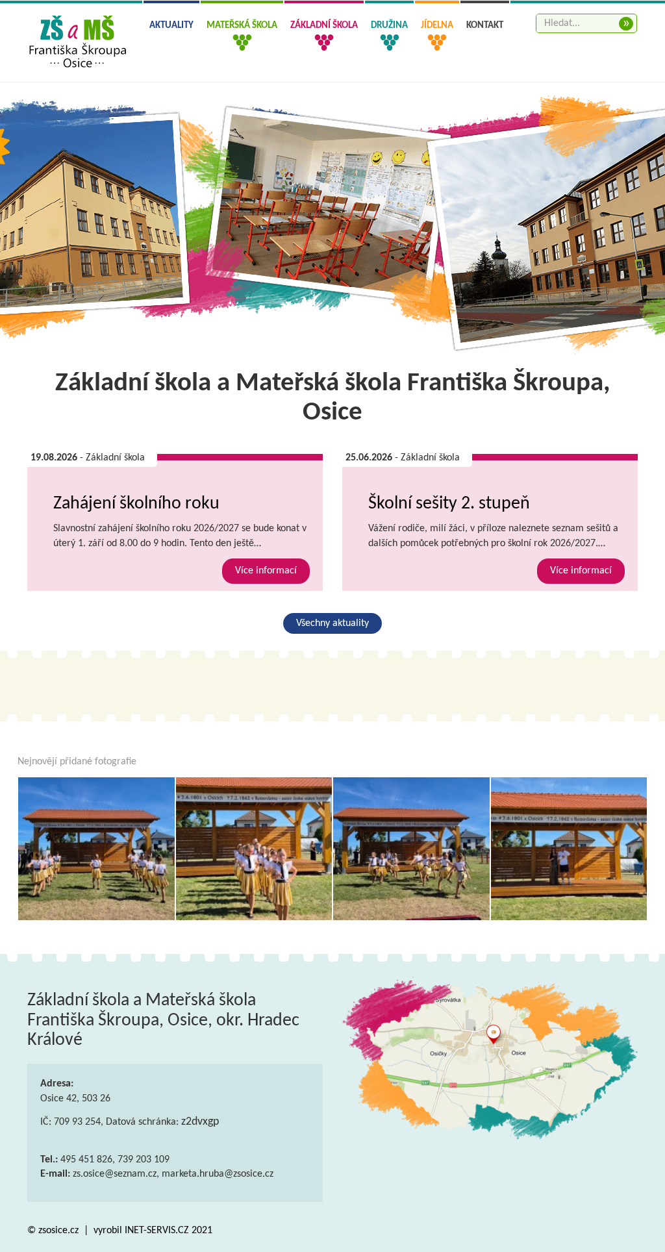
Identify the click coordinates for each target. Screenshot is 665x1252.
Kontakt (484, 26)
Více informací (266, 571)
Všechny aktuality (332, 623)
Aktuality (171, 26)
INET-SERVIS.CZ (157, 1230)
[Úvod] (96, 848)
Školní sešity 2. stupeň (449, 504)
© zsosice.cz (54, 1230)
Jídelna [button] (437, 26)
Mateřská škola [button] (242, 26)
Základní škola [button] (324, 26)
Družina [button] (389, 26)
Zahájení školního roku (136, 504)
